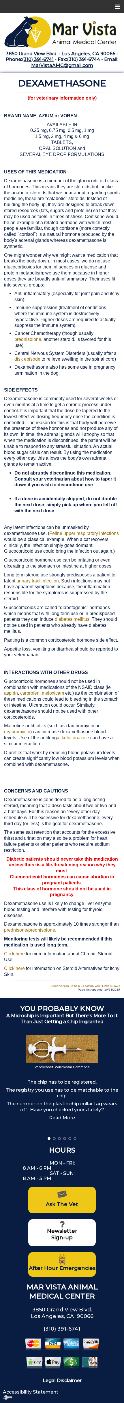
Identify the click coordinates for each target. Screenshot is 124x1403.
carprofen (30, 693)
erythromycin (17, 731)
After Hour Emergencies (62, 1268)
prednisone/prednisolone (29, 930)
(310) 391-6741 (38, 59)
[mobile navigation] (115, 7)
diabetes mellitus (72, 619)
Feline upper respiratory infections (84, 533)
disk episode (27, 359)
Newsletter (62, 1231)
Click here (14, 953)
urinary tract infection (37, 580)
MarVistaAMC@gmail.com (62, 65)
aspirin (11, 693)
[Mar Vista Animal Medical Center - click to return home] (62, 30)
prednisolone (27, 339)
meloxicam (53, 693)
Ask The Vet (62, 1204)
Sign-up (62, 1237)
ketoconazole (75, 737)
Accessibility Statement (30, 1392)
